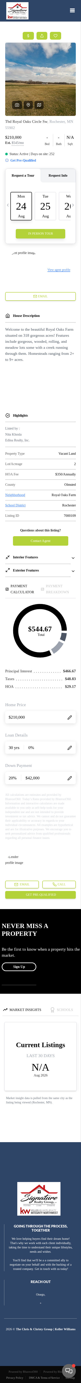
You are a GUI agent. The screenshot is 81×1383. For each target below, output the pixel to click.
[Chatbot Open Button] (69, 1371)
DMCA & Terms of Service (44, 1377)
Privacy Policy (14, 1377)
